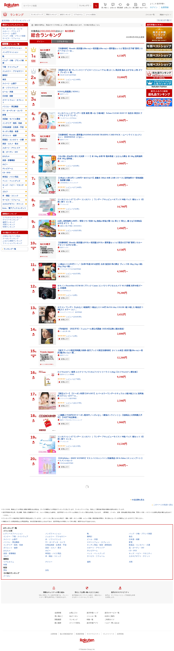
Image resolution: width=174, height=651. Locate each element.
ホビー (5, 164)
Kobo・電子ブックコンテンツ (14, 208)
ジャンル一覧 (150, 14)
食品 (4, 79)
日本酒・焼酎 (7, 96)
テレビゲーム (7, 168)
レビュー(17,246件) (73, 187)
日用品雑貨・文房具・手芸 (13, 127)
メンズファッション (10, 52)
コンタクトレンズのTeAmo (68, 118)
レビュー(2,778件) (73, 379)
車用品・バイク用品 (10, 177)
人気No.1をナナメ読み (11, 236)
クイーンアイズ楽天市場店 (68, 398)
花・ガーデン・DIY (10, 152)
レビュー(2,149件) (73, 80)
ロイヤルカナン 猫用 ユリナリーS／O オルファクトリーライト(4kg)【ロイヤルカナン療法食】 (98, 372)
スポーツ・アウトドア (11, 31)
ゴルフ (5, 192)
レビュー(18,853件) (73, 230)
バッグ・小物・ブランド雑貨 (13, 36)
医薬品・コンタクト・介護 (13, 140)
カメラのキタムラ (65, 290)
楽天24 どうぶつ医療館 (67, 374)
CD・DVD (6, 173)
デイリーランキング (10, 220)
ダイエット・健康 (9, 135)
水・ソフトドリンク (10, 88)
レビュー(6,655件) (73, 274)
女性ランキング (65, 14)
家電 (4, 115)
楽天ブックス (64, 53)
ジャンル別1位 (91, 14)
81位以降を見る (138, 500)
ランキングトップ (37, 14)
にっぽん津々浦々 (65, 331)
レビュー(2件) (71, 336)
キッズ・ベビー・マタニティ (13, 186)
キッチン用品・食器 (10, 131)
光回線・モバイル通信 (11, 119)
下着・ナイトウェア (10, 67)
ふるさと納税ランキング (12, 241)
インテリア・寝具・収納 (12, 123)
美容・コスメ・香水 (10, 144)
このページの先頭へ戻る (163, 505)
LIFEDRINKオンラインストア (69, 183)
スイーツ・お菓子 (9, 34)
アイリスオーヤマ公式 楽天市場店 (70, 269)
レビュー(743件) (72, 209)
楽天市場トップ (8, 21)
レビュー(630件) (72, 166)
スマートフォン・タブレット (13, 101)
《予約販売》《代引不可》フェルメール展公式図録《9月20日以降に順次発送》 (91, 329)
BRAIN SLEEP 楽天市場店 (68, 75)
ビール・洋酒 (7, 92)
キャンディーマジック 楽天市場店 (71, 312)
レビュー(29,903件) (73, 317)
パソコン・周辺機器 (10, 107)
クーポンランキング (10, 238)
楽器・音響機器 (8, 160)
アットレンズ (64, 204)
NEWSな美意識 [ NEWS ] (68, 91)
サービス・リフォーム (11, 38)
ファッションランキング (12, 243)
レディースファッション (12, 48)
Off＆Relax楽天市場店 (66, 463)
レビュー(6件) (71, 295)
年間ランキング (9, 227)
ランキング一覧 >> (164, 20)
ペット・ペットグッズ (11, 181)
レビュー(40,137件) (73, 403)
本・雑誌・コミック (10, 196)
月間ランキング (9, 225)
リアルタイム (78, 14)
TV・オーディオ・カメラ (12, 29)
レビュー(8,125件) (73, 446)
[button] (113, 6)
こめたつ (63, 161)
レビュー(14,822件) (73, 123)
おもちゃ (6, 156)
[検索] (96, 5)
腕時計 (5, 75)
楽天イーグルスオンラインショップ (71, 420)
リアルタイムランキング (12, 217)
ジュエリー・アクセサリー (13, 71)
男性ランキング (51, 14)
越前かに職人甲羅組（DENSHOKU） (71, 226)
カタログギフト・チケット (13, 204)
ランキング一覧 (10, 249)
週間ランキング (9, 222)
